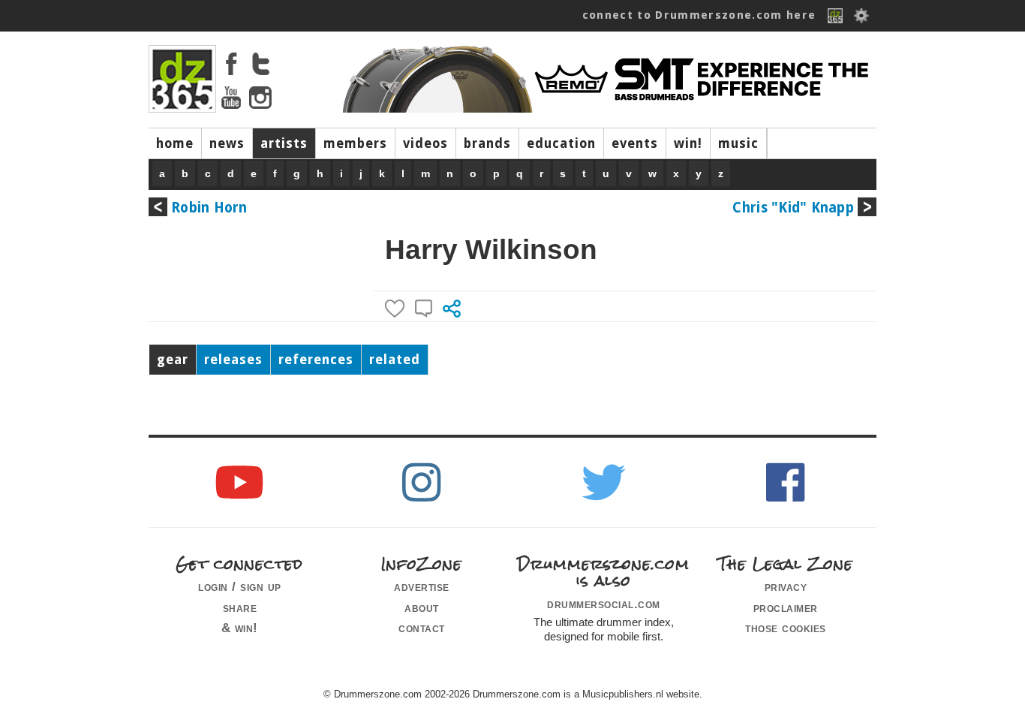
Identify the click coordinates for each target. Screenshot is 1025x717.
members (355, 143)
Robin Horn (209, 207)
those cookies (785, 627)
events (635, 143)
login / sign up (239, 586)
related (394, 359)
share (240, 607)
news (227, 143)
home (175, 143)
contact (421, 627)
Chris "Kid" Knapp (793, 207)
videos (425, 143)
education (561, 143)
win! (688, 143)
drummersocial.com (603, 603)
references (315, 359)
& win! (239, 627)
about (421, 607)
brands (487, 143)
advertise (421, 586)
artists (284, 143)
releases (233, 359)
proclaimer (785, 607)
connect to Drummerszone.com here (699, 15)
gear (172, 359)
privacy (786, 586)
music (738, 143)
